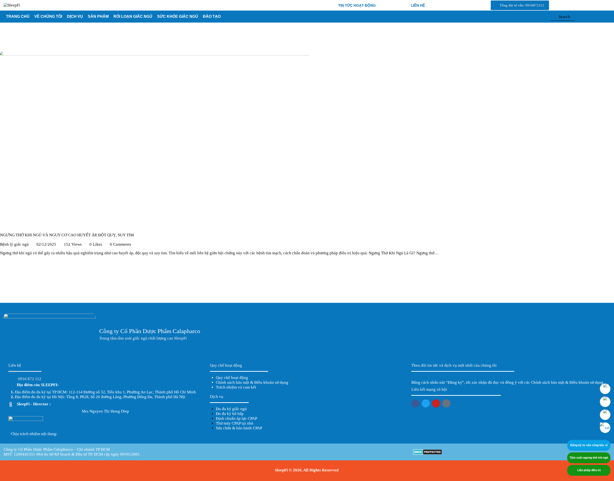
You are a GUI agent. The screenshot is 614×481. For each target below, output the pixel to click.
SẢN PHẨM (98, 16)
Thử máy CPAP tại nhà (234, 423)
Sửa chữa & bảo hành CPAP (239, 428)
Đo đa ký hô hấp (230, 413)
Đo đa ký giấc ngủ (231, 409)
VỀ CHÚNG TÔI (48, 16)
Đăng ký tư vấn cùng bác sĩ (589, 445)
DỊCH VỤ (75, 16)
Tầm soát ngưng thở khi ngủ (589, 457)
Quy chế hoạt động (232, 377)
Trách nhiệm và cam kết (236, 387)
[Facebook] (415, 403)
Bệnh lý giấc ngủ (14, 244)
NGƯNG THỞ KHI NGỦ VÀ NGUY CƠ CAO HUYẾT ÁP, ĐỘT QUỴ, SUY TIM (67, 235)
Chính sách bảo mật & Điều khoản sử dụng (252, 382)
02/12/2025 (46, 244)
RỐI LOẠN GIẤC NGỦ (132, 16)
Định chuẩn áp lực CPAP (236, 418)
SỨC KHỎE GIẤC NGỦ (177, 16)
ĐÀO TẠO (212, 16)
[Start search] (552, 18)
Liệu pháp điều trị (589, 470)
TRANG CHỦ (18, 16)
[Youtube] (436, 403)
